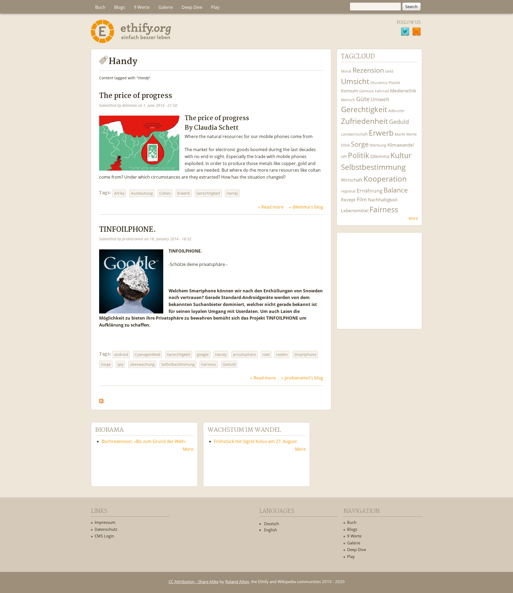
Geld (389, 71)
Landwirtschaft (354, 134)
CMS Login (104, 536)
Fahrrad (382, 90)
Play (215, 7)
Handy (232, 193)
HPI (344, 156)
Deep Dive (192, 7)
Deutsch (271, 523)
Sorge (106, 364)
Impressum (105, 522)
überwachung (142, 364)
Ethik (345, 145)
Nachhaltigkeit (383, 200)
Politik (358, 155)
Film (362, 199)
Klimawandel (400, 145)
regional (348, 191)
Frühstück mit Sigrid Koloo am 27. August (255, 441)
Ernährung (369, 190)
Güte (363, 99)
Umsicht (355, 81)
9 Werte (142, 7)
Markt (400, 134)
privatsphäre (244, 354)
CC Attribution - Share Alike (194, 581)
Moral (346, 71)
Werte (411, 134)
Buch (100, 7)
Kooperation (385, 179)
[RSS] (416, 32)
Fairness (208, 364)
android (121, 354)
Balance (395, 190)
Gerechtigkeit (208, 193)
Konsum (349, 91)
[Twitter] (405, 32)
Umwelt (380, 99)
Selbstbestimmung (178, 364)
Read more (272, 207)
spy (120, 364)
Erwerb (183, 193)
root (266, 354)
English (270, 529)
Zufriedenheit (364, 121)
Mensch (348, 99)
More (413, 218)
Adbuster (396, 110)
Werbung (378, 145)
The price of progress (135, 96)
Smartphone (305, 354)
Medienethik (403, 91)
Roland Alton (237, 581)
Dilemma (379, 156)
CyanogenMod (147, 354)
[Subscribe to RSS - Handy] (101, 400)
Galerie (165, 7)
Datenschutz (106, 529)
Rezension (368, 70)
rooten (282, 354)
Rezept (348, 200)
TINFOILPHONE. (127, 229)
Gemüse (366, 90)
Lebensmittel (354, 210)
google (203, 354)
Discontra (378, 82)
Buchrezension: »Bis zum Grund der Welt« (144, 441)
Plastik (394, 82)
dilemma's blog (307, 207)
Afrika (119, 193)
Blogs (119, 7)
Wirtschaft (351, 180)
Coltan (165, 193)
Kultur (400, 155)
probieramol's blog (304, 378)
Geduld (229, 364)
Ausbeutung (142, 193)
